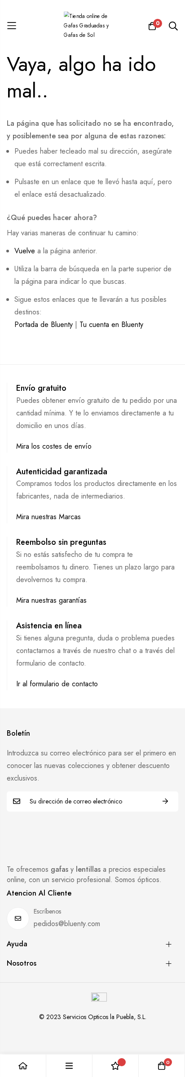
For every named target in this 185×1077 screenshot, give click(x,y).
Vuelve (24, 251)
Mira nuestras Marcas (48, 517)
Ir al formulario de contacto (57, 684)
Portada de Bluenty (43, 324)
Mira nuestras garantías (51, 600)
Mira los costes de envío (54, 446)
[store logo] (92, 26)
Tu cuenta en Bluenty (111, 324)
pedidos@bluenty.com (67, 923)
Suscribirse (165, 801)
